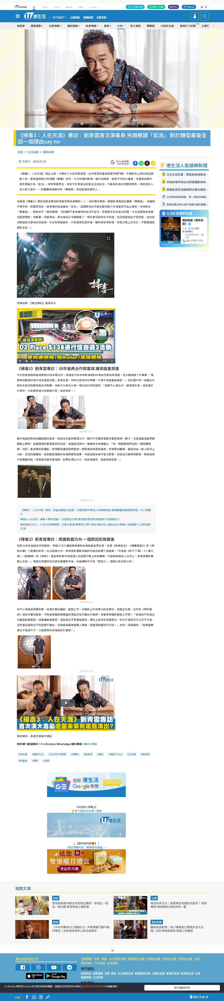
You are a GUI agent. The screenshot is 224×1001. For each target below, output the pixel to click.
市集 (97, 959)
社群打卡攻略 (158, 6)
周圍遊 (151, 26)
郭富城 (23, 760)
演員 (47, 760)
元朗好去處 (153, 959)
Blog (81, 7)
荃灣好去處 (169, 959)
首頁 (20, 152)
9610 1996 (90, 744)
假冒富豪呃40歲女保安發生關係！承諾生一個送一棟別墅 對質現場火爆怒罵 (80, 905)
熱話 (55, 898)
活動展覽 (86, 959)
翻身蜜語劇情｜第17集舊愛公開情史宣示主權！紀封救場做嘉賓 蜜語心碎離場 (177, 929)
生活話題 (33, 152)
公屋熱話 (75, 17)
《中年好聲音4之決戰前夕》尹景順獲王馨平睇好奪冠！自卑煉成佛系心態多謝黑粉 (80, 929)
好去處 (23, 754)
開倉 (104, 959)
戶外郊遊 (99, 963)
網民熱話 (86, 973)
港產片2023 (116, 754)
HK (34, 7)
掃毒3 (75, 754)
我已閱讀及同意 (182, 987)
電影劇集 (48, 152)
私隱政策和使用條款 (92, 986)
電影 (35, 760)
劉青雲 (88, 754)
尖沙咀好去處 (117, 959)
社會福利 (112, 963)
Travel (45, 7)
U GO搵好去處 (136, 6)
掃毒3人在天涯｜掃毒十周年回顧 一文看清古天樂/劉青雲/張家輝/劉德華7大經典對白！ (70, 519)
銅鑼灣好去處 (136, 959)
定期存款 (101, 17)
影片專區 (135, 26)
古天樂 (132, 754)
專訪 (101, 754)
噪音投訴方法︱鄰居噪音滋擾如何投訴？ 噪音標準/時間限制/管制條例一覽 (179, 905)
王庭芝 (26, 161)
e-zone (93, 7)
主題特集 (207, 26)
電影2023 (38, 754)
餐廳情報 (86, 963)
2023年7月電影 (58, 754)
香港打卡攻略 (188, 26)
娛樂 (55, 922)
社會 (154, 898)
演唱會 (21, 26)
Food (56, 7)
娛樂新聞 (88, 17)
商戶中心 (173, 6)
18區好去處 (167, 26)
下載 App (190, 6)
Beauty (69, 7)
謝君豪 (146, 754)
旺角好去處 (185, 959)
